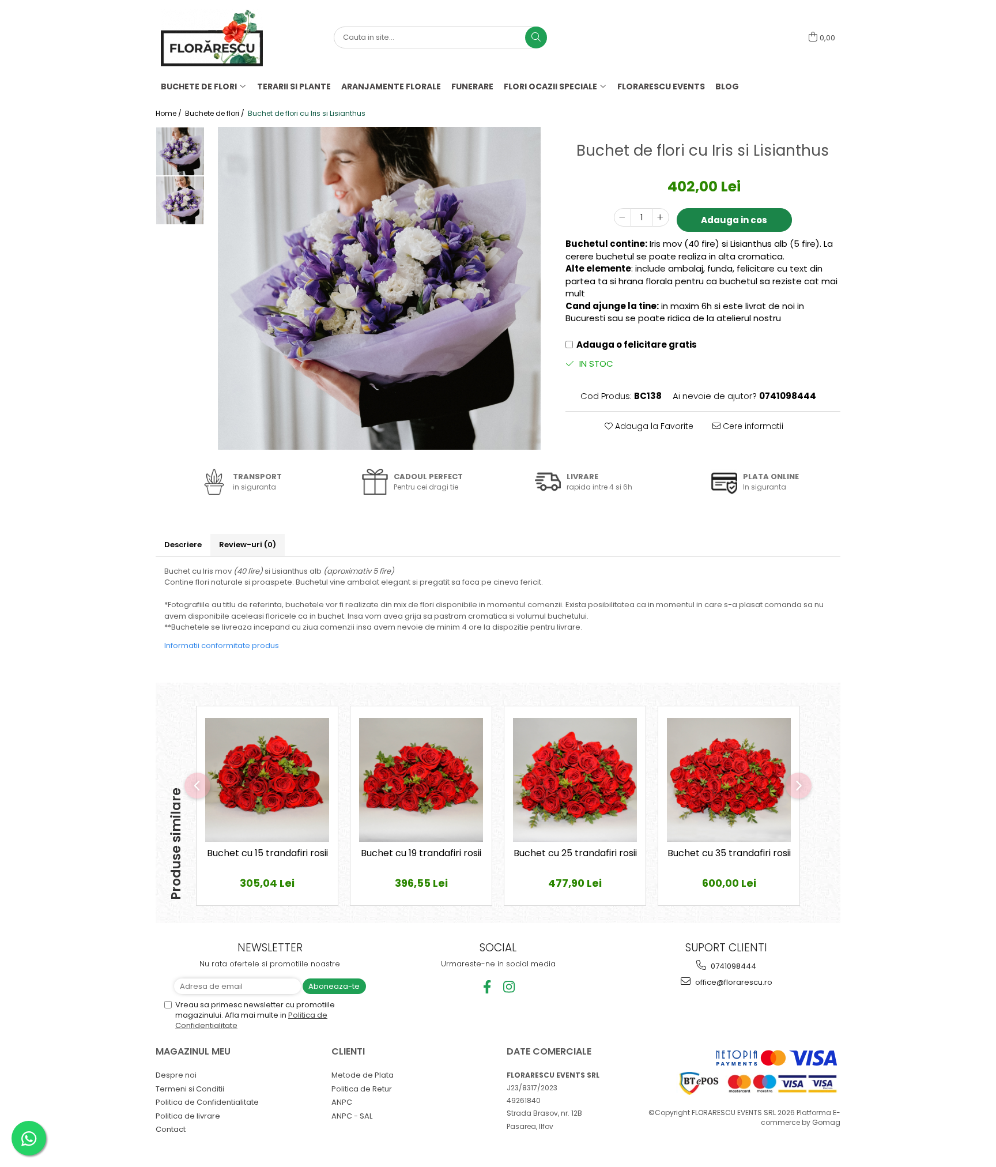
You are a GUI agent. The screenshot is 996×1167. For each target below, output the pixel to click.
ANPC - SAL (351, 1115)
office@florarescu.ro (732, 982)
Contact (171, 1129)
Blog (727, 86)
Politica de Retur (361, 1088)
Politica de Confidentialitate (207, 1102)
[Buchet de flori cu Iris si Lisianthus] (379, 288)
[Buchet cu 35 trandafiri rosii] (729, 780)
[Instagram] (509, 987)
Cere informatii (751, 426)
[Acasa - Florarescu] (218, 37)
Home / (169, 113)
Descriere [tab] (183, 544)
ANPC (341, 1102)
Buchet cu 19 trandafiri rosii (421, 854)
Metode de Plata (362, 1075)
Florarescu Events (661, 86)
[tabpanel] (379, 288)
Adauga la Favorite (653, 426)
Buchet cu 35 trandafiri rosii (729, 854)
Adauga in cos (734, 220)
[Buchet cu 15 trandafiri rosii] (267, 780)
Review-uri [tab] (247, 544)
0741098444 (732, 966)
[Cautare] (536, 37)
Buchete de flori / (215, 113)
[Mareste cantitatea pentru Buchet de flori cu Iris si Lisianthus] (660, 217)
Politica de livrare (188, 1115)
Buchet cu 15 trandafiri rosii (267, 854)
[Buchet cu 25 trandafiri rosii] (575, 780)
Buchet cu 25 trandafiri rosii (575, 854)
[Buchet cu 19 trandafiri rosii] (421, 780)
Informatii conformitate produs (221, 645)
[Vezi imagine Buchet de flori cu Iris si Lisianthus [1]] (180, 200)
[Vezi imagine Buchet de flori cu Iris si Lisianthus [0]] (180, 151)
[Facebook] (487, 987)
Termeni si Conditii (190, 1088)
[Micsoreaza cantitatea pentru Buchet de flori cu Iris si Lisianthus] (622, 217)
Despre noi (176, 1075)
